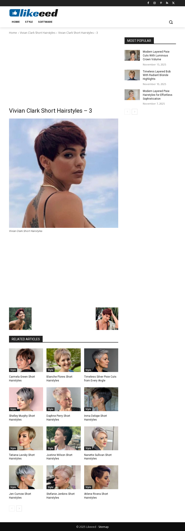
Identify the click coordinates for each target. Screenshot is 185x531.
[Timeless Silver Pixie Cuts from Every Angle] (101, 360)
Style (13, 370)
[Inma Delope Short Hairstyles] (101, 399)
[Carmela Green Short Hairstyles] (26, 360)
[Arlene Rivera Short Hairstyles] (101, 477)
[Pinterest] (161, 3)
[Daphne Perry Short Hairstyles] (63, 399)
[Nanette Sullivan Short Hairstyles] (101, 438)
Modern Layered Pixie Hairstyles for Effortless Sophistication (157, 95)
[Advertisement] (63, 68)
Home (13, 33)
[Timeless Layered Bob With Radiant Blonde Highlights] (132, 75)
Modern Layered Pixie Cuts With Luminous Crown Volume (156, 55)
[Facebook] (148, 3)
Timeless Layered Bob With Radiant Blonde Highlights (157, 75)
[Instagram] (154, 3)
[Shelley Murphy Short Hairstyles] (26, 399)
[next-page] (19, 508)
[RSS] (167, 3)
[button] (170, 22)
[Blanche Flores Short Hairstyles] (63, 360)
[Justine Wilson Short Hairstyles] (63, 438)
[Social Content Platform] (39, 12)
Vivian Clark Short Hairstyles (37, 33)
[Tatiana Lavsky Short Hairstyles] (26, 438)
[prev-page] (12, 508)
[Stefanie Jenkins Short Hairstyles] (63, 477)
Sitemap (103, 527)
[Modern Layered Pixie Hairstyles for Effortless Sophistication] (132, 94)
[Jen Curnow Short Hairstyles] (26, 477)
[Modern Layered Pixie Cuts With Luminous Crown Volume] (132, 55)
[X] (173, 3)
